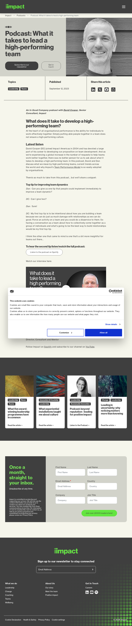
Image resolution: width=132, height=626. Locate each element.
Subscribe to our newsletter (21, 66)
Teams (8, 599)
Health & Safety (29, 620)
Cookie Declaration (13, 620)
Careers (88, 588)
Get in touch (51, 66)
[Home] (15, 6)
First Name (61, 467)
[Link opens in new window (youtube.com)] (92, 592)
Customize (64, 332)
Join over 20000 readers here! (99, 513)
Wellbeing (9, 603)
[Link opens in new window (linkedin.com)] (87, 592)
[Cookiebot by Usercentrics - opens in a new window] (111, 291)
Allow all (103, 332)
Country (91, 481)
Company (60, 495)
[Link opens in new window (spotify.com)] (96, 592)
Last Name (92, 467)
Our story (49, 588)
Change (8, 591)
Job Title (91, 495)
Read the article (14, 425)
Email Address (62, 481)
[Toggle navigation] (124, 6)
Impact (8, 15)
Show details (111, 324)
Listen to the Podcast (79, 425)
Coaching (9, 595)
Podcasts (21, 15)
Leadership (9, 588)
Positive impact (51, 595)
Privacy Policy (44, 620)
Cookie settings (58, 620)
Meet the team (51, 591)
